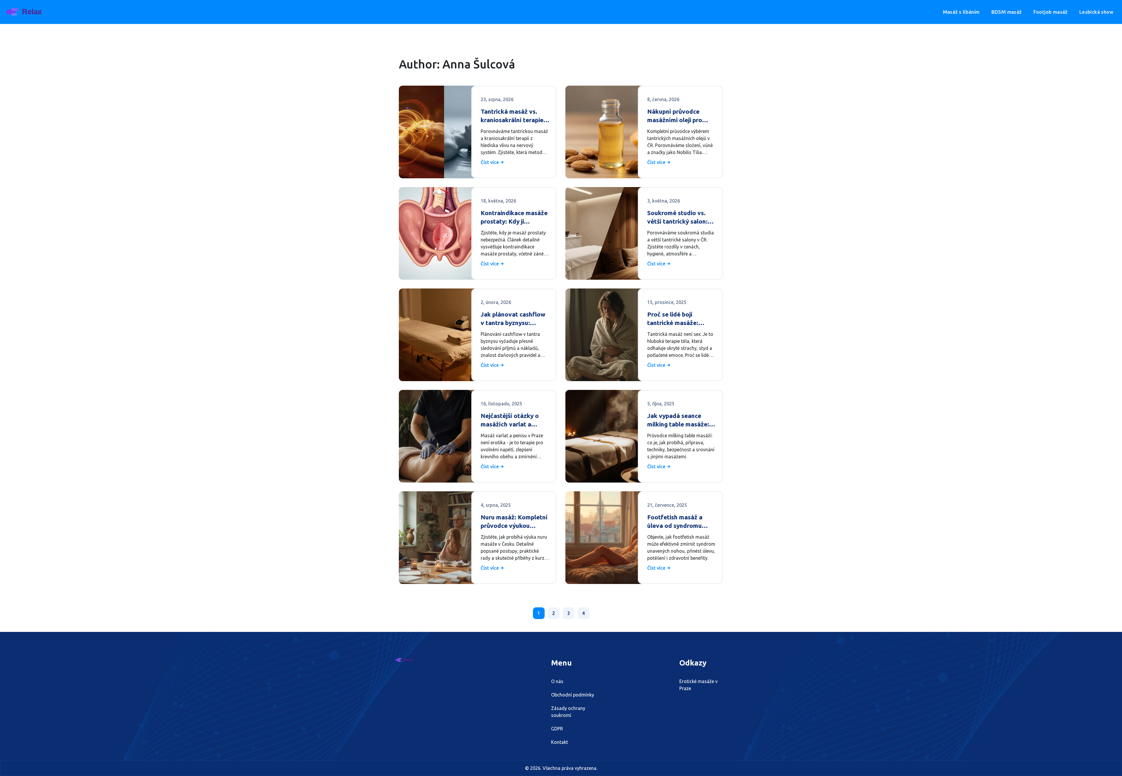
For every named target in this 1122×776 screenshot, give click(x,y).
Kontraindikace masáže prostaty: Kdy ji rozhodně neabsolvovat (515, 217)
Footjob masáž (1050, 12)
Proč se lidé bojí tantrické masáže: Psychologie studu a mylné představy (676, 319)
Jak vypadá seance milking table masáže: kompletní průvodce (678, 420)
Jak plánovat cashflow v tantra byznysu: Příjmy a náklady (513, 319)
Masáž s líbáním (961, 12)
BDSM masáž (1006, 12)
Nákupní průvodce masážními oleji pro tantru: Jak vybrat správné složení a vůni (678, 116)
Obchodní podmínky (572, 694)
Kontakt (559, 742)
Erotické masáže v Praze (698, 685)
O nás (557, 681)
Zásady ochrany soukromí (568, 712)
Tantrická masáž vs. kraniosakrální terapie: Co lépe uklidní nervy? (513, 116)
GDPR (557, 728)
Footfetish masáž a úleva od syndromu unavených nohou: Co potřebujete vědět (678, 522)
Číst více (490, 162)
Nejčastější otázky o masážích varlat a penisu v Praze (510, 420)
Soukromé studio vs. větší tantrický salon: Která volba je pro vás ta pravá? (678, 217)
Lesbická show (1096, 12)
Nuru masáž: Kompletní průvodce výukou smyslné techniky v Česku (514, 522)
